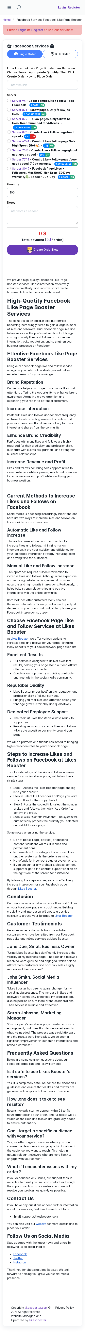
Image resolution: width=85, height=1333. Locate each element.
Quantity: (13, 184)
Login (22, 30)
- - (43, 103)
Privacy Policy (64, 1307)
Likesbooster (37, 1320)
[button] (19, 7)
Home (7, 19)
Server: (12, 95)
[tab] (24, 54)
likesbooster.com (36, 1307)
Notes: (11, 202)
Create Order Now (45, 249)
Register (37, 30)
